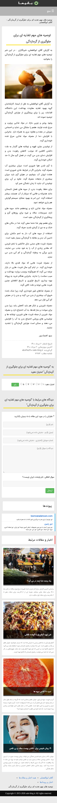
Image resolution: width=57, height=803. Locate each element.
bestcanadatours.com (41, 516)
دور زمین (48, 524)
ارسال (49, 490)
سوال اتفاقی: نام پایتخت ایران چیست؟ (38, 477)
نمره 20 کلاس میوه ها (42, 691)
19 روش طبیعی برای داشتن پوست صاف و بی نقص (30, 748)
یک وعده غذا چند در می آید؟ (39, 581)
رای (15, 384)
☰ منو (50, 11)
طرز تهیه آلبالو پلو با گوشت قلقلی (38, 634)
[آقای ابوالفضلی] (28, 3)
